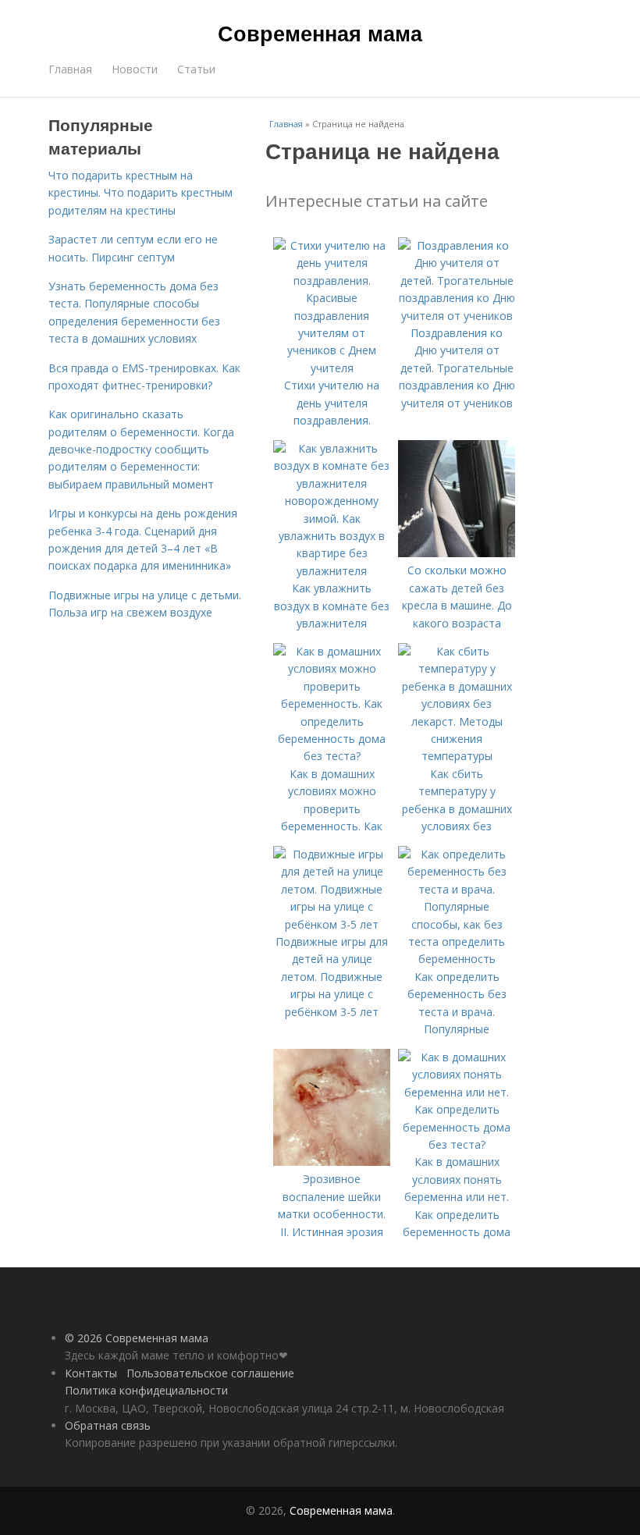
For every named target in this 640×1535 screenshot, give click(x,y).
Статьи (196, 69)
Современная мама (320, 33)
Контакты (91, 1373)
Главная (70, 69)
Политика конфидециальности (146, 1390)
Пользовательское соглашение (210, 1373)
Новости (135, 69)
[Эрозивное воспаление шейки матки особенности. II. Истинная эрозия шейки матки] (331, 1161)
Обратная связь (108, 1425)
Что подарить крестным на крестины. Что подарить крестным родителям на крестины (140, 193)
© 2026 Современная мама (136, 1338)
